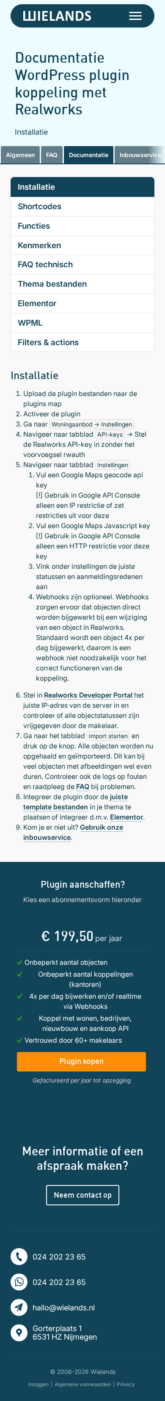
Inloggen (38, 1384)
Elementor (37, 303)
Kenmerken (39, 245)
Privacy (126, 1384)
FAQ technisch (45, 264)
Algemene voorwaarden (83, 1384)
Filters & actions (48, 342)
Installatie (36, 187)
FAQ (52, 154)
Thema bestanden (52, 284)
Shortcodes (39, 206)
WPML (30, 323)
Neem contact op (83, 1194)
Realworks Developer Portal (88, 695)
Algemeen (20, 154)
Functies (34, 226)
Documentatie (88, 154)
